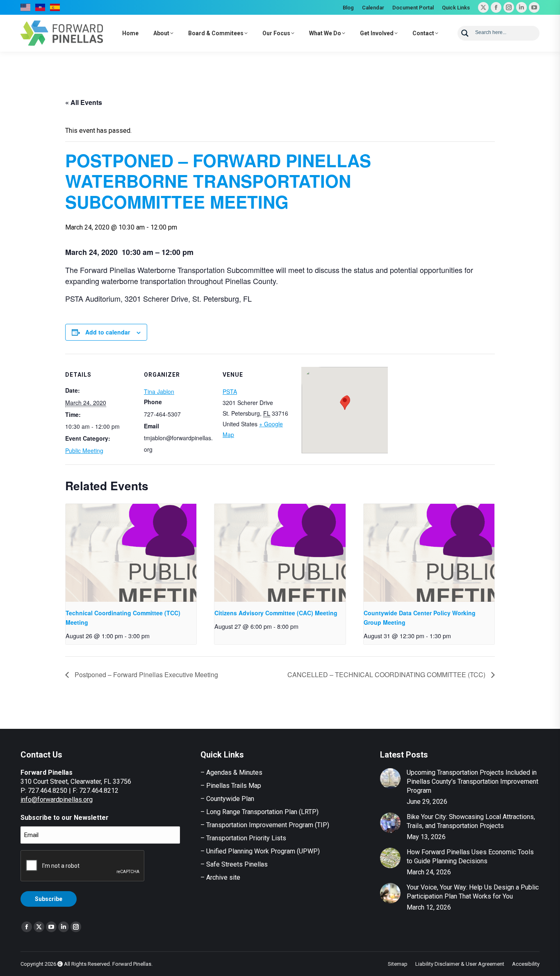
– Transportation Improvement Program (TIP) (264, 825)
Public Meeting (84, 450)
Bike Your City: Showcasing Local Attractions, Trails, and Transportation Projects (471, 821)
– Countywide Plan (227, 799)
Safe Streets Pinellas (236, 864)
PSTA (230, 391)
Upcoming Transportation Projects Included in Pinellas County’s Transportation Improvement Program (472, 781)
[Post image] (390, 778)
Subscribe (48, 899)
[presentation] (131, 553)
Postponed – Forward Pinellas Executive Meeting (145, 674)
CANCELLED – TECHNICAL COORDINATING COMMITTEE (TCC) (387, 674)
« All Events (83, 102)
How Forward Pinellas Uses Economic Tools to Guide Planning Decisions (470, 856)
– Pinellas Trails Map (230, 785)
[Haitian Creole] (40, 7)
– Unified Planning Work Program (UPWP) (260, 851)
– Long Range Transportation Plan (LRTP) (259, 812)
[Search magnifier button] (465, 33)
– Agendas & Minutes (231, 772)
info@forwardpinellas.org (56, 799)
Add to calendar (107, 332)
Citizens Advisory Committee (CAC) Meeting (275, 613)
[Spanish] (55, 7)
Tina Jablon (159, 391)
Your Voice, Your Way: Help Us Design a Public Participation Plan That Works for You (473, 891)
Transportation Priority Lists (246, 838)
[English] (25, 7)
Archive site (223, 877)
